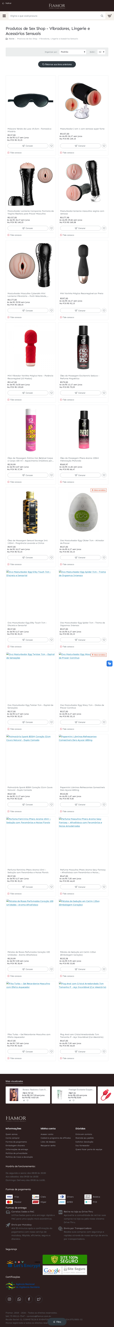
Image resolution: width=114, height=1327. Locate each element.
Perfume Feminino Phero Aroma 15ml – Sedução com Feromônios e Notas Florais (28, 871)
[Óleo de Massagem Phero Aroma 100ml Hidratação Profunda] (83, 429)
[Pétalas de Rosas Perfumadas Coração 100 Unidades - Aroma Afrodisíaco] (30, 923)
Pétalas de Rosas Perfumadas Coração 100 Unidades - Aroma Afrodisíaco (29, 953)
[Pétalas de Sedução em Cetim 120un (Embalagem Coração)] (83, 923)
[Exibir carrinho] (109, 16)
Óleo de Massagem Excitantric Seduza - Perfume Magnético (79, 377)
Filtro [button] (58, 1321)
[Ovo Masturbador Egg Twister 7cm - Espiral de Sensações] (30, 677)
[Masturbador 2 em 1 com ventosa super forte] (83, 100)
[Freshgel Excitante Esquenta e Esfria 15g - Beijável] (60, 1094)
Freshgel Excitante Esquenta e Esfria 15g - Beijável (81, 1089)
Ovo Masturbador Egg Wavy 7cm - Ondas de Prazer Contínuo (82, 706)
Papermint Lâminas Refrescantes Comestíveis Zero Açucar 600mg (82, 788)
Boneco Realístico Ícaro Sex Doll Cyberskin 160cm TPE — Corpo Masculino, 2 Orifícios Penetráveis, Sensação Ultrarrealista (35, 1089)
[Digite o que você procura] (102, 15)
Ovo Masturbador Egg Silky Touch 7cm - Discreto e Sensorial (27, 624)
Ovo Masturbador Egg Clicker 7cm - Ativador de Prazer (82, 541)
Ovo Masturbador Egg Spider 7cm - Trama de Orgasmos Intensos (82, 624)
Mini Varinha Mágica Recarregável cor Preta (81, 293)
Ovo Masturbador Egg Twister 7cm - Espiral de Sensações (30, 706)
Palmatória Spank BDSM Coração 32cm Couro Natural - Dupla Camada (30, 788)
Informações (13, 1128)
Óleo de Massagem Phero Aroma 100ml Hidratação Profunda (79, 459)
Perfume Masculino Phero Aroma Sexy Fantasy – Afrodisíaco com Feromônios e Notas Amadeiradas (83, 871)
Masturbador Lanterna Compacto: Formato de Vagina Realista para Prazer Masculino (31, 212)
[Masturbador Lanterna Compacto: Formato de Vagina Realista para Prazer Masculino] (30, 182)
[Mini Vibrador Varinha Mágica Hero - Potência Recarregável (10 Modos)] (30, 347)
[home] (10, 38)
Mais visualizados (14, 1081)
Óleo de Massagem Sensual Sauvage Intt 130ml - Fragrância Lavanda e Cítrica (28, 541)
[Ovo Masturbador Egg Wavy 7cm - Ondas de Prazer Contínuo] (83, 677)
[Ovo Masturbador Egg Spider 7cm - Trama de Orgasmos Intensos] (83, 594)
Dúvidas (80, 1128)
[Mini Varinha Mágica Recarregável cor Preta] (83, 265)
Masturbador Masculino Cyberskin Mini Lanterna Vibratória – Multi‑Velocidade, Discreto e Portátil (27, 295)
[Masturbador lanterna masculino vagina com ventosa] (83, 182)
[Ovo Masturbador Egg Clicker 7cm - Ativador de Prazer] (83, 512)
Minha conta (48, 1128)
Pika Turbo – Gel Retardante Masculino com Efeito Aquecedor (29, 1035)
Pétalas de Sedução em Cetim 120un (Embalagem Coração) (78, 953)
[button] (28, 145)
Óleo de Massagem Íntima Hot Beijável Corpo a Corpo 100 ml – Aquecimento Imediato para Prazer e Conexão (30, 459)
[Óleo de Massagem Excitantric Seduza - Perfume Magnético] (83, 347)
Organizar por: (51, 52)
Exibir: (92, 52)
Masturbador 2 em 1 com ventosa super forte (82, 129)
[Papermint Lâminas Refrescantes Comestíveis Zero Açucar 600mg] (83, 759)
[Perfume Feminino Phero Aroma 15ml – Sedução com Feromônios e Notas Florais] (30, 841)
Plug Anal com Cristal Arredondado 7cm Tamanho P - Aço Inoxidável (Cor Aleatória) (81, 1035)
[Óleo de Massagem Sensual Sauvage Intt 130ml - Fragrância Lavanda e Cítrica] (30, 512)
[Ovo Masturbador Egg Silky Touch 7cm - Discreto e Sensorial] (30, 594)
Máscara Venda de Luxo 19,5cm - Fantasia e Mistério (29, 130)
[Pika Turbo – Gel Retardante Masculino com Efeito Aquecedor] (30, 1006)
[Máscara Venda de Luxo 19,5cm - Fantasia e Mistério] (30, 100)
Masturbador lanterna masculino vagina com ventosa (82, 212)
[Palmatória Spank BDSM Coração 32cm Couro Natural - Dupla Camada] (30, 759)
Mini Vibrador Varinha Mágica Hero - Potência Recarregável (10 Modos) (30, 377)
